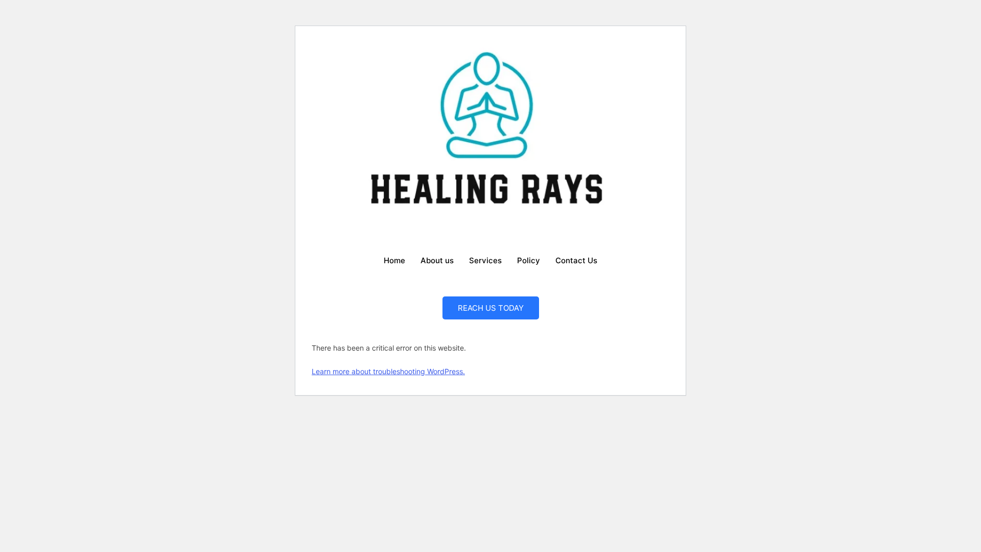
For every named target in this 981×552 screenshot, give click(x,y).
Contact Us (576, 260)
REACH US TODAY (491, 308)
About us (437, 260)
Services (485, 260)
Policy (528, 260)
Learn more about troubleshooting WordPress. (388, 371)
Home (394, 260)
